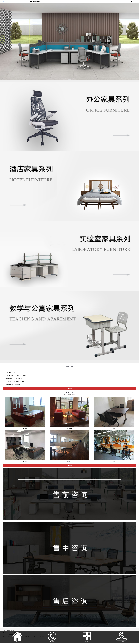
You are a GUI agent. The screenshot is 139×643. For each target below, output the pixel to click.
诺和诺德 (69, 461)
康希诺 (113, 428)
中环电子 (25, 428)
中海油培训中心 (69, 428)
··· (132, 1)
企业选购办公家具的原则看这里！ (14, 378)
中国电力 (114, 461)
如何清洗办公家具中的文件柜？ (13, 384)
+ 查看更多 (69, 388)
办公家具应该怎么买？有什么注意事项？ (15, 375)
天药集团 (25, 461)
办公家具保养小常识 (10, 372)
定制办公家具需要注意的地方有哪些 (14, 381)
